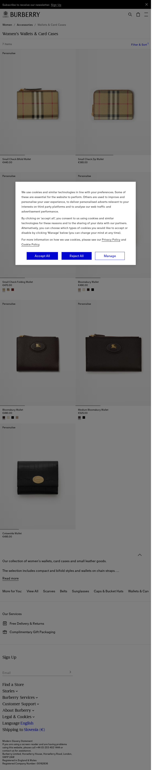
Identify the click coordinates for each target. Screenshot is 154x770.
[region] (75, 223)
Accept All (42, 255)
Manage (110, 255)
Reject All (77, 255)
